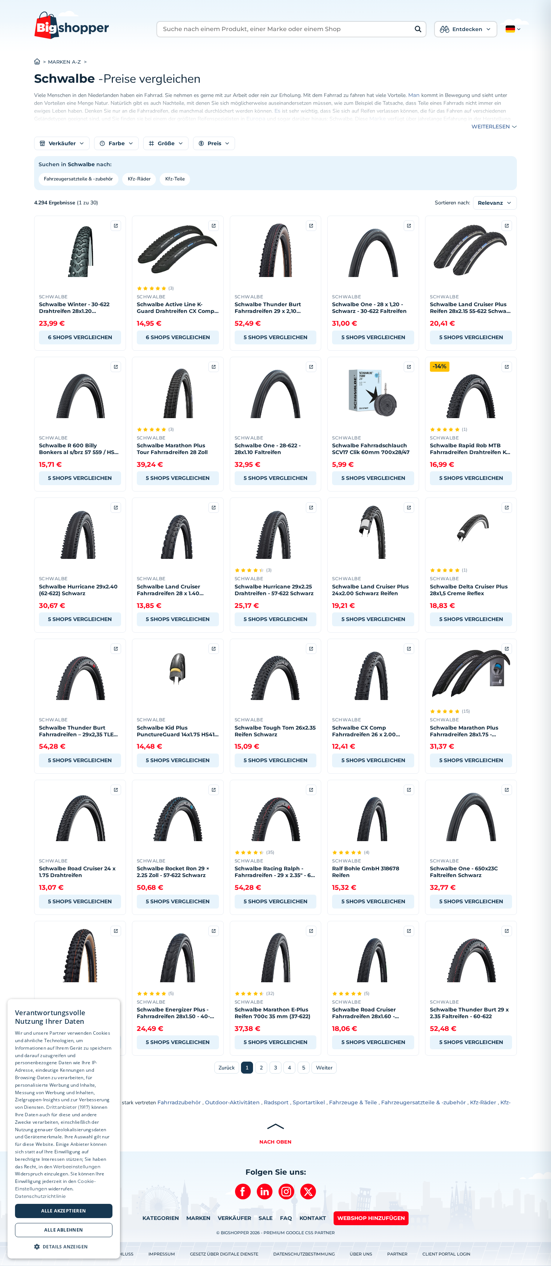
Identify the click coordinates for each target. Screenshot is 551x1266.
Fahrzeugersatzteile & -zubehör (78, 179)
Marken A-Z (64, 62)
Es (277, 110)
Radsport (276, 1102)
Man (414, 95)
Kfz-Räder (139, 179)
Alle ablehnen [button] (63, 1230)
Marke (377, 118)
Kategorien (160, 1218)
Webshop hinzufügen (371, 1218)
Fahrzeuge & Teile (353, 1102)
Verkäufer (234, 1218)
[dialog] (63, 1129)
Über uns (361, 1254)
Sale (266, 1218)
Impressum (161, 1254)
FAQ (286, 1218)
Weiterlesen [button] (491, 126)
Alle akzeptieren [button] (63, 1211)
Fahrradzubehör (179, 1102)
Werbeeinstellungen (76, 1166)
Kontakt (312, 1218)
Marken (198, 1218)
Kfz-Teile (175, 179)
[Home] (41, 62)
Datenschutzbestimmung (304, 1254)
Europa (255, 118)
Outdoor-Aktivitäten (232, 1102)
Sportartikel (309, 1102)
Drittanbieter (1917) (68, 1107)
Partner (397, 1254)
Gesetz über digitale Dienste (224, 1254)
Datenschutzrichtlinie (40, 1196)
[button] (511, 29)
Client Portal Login (446, 1254)
